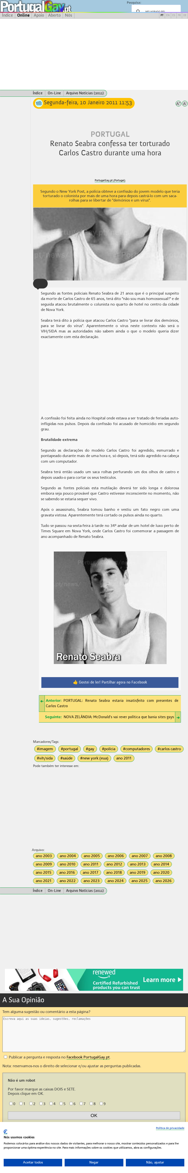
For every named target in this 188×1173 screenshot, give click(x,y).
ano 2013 (138, 864)
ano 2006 (116, 856)
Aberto (54, 15)
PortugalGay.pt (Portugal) (110, 180)
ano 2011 (124, 758)
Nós (68, 15)
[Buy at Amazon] (94, 990)
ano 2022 (67, 881)
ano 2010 (67, 864)
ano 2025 (139, 881)
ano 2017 (90, 872)
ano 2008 (164, 856)
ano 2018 (114, 872)
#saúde (66, 758)
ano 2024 (115, 881)
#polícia (108, 749)
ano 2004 (68, 856)
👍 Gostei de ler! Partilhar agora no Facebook (110, 682)
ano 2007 (140, 856)
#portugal (69, 749)
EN (168, 15)
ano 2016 (67, 872)
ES (173, 15)
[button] (40, 283)
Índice (7, 15)
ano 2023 (91, 881)
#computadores (136, 749)
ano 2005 (92, 856)
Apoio (39, 15)
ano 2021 (44, 881)
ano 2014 (161, 864)
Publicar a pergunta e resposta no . (59, 1057)
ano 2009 (44, 864)
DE (185, 15)
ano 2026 (163, 881)
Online (23, 15)
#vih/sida (45, 758)
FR (179, 15)
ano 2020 (161, 872)
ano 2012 (114, 864)
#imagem (45, 749)
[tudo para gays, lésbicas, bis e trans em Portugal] (49, 6)
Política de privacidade (170, 1128)
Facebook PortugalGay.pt (88, 1057)
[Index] (15, 93)
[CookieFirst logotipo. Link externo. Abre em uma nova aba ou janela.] (5, 1132)
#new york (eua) (94, 758)
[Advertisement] (94, 54)
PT (162, 15)
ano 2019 (137, 872)
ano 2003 (44, 856)
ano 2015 (43, 872)
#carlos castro (169, 749)
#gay (90, 749)
